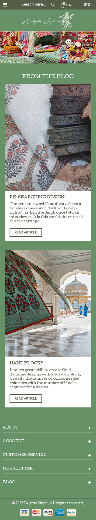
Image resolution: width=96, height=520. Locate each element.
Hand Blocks (26, 364)
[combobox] (39, 4)
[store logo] (48, 21)
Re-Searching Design (37, 197)
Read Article (26, 232)
